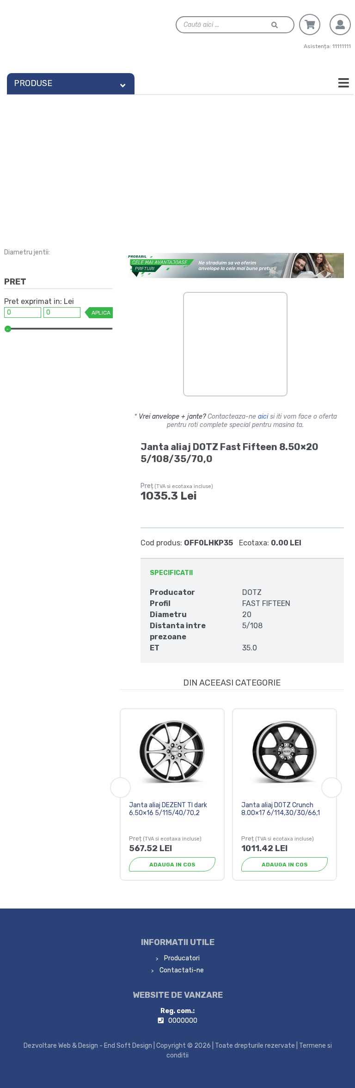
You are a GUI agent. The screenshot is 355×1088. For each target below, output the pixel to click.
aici (263, 416)
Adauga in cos (172, 864)
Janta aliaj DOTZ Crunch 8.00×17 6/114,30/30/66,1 (280, 809)
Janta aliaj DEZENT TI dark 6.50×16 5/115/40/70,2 (168, 809)
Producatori (181, 958)
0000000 (182, 1021)
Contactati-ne (181, 970)
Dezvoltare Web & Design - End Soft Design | (89, 1046)
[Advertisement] (177, 164)
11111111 (341, 46)
